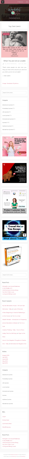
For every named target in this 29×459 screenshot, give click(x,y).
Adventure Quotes (7, 105)
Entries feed (5, 420)
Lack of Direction (18, 309)
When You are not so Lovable (14, 61)
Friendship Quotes (7, 108)
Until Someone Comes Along (10, 290)
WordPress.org (6, 427)
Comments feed (6, 423)
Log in (4, 416)
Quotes (4, 122)
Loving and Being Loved (9, 294)
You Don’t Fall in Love (8, 292)
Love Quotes (6, 34)
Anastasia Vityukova (12, 83)
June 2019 (5, 359)
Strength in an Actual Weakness (11, 286)
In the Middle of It (7, 288)
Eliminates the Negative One (18, 343)
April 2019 (5, 363)
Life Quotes (5, 112)
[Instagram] (21, 2)
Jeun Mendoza (11, 63)
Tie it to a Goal (16, 316)
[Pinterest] (19, 2)
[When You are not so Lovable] (14, 44)
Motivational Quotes (7, 119)
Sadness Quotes (6, 126)
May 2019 (5, 361)
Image (4, 83)
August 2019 (5, 355)
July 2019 (4, 357)
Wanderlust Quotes (7, 129)
